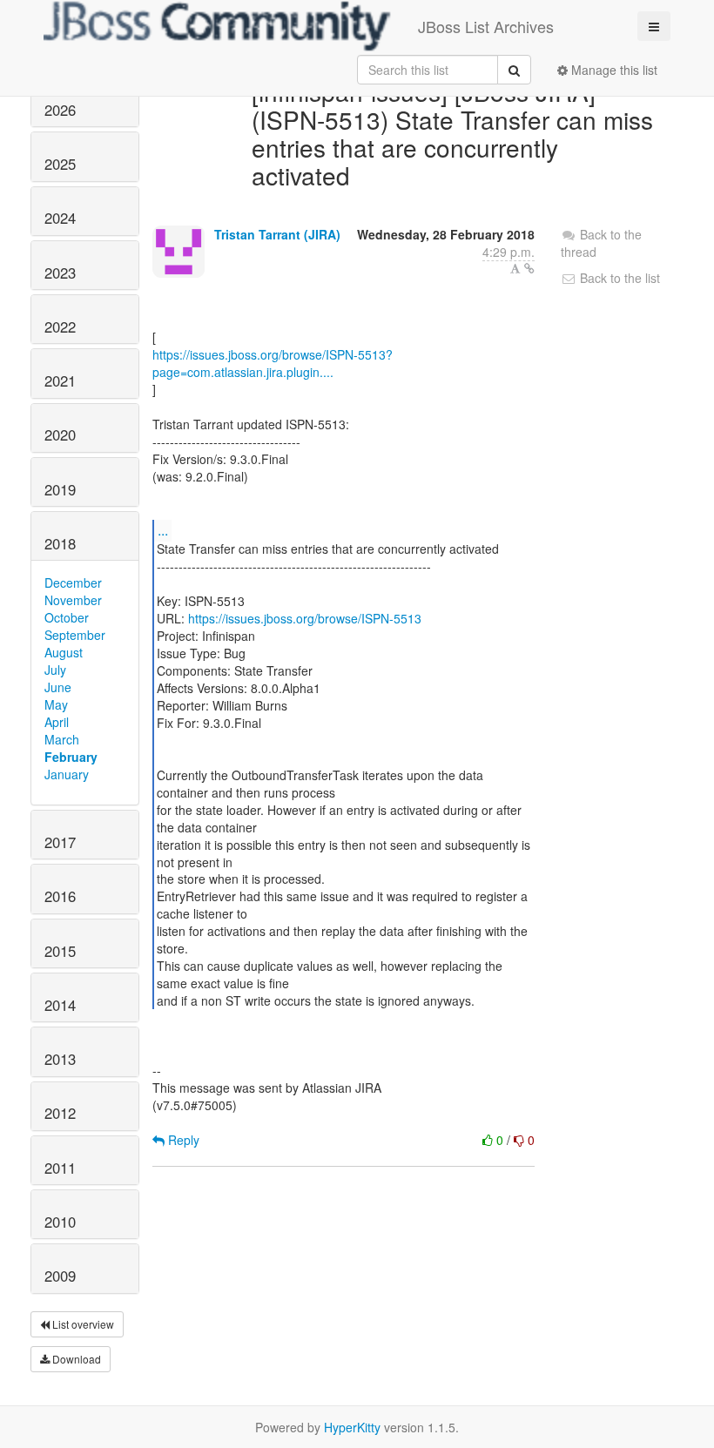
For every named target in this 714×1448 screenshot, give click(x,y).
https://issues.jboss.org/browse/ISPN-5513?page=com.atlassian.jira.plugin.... (272, 363)
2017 (60, 842)
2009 (60, 1275)
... (163, 530)
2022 (60, 326)
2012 (60, 1112)
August (63, 652)
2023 (60, 272)
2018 (60, 543)
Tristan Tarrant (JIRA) (277, 234)
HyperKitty (352, 1427)
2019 (60, 489)
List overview (82, 1324)
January (66, 774)
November (73, 600)
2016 (60, 896)
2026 (60, 109)
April (56, 722)
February (71, 756)
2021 (60, 380)
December (73, 582)
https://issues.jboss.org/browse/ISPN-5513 (304, 618)
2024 (60, 217)
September (74, 634)
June (57, 687)
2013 (60, 1058)
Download (75, 1358)
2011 (60, 1167)
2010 (60, 1221)
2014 (60, 1004)
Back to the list (618, 277)
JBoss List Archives (486, 26)
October (66, 617)
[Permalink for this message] (529, 268)
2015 (60, 950)
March (61, 739)
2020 (60, 434)
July (55, 669)
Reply (182, 1139)
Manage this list (612, 69)
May (56, 704)
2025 (60, 163)
